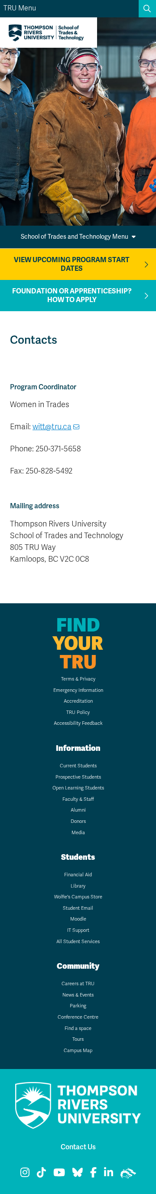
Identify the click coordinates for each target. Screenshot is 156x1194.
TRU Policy (78, 712)
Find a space (78, 1028)
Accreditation (78, 701)
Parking (78, 1006)
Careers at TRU (78, 984)
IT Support (78, 930)
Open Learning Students (78, 788)
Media (78, 832)
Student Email (78, 908)
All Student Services (78, 941)
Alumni (78, 810)
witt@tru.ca (52, 426)
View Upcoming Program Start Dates (72, 264)
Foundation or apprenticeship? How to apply (72, 295)
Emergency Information (78, 690)
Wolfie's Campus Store (78, 897)
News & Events (78, 995)
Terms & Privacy (78, 679)
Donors (78, 821)
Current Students (78, 766)
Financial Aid (78, 875)
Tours (78, 1039)
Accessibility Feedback (78, 723)
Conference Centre (78, 1017)
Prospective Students (78, 777)
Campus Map (78, 1050)
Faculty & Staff (78, 799)
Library (78, 886)
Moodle (78, 919)
